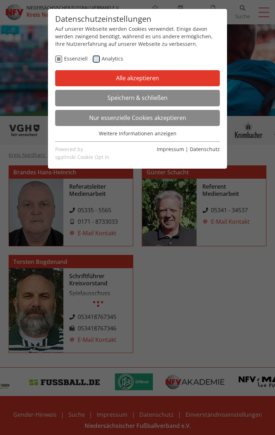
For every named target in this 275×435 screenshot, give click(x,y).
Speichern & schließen (137, 98)
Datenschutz (205, 149)
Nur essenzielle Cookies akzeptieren (137, 118)
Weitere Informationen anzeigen (138, 133)
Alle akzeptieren (137, 78)
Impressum (170, 149)
